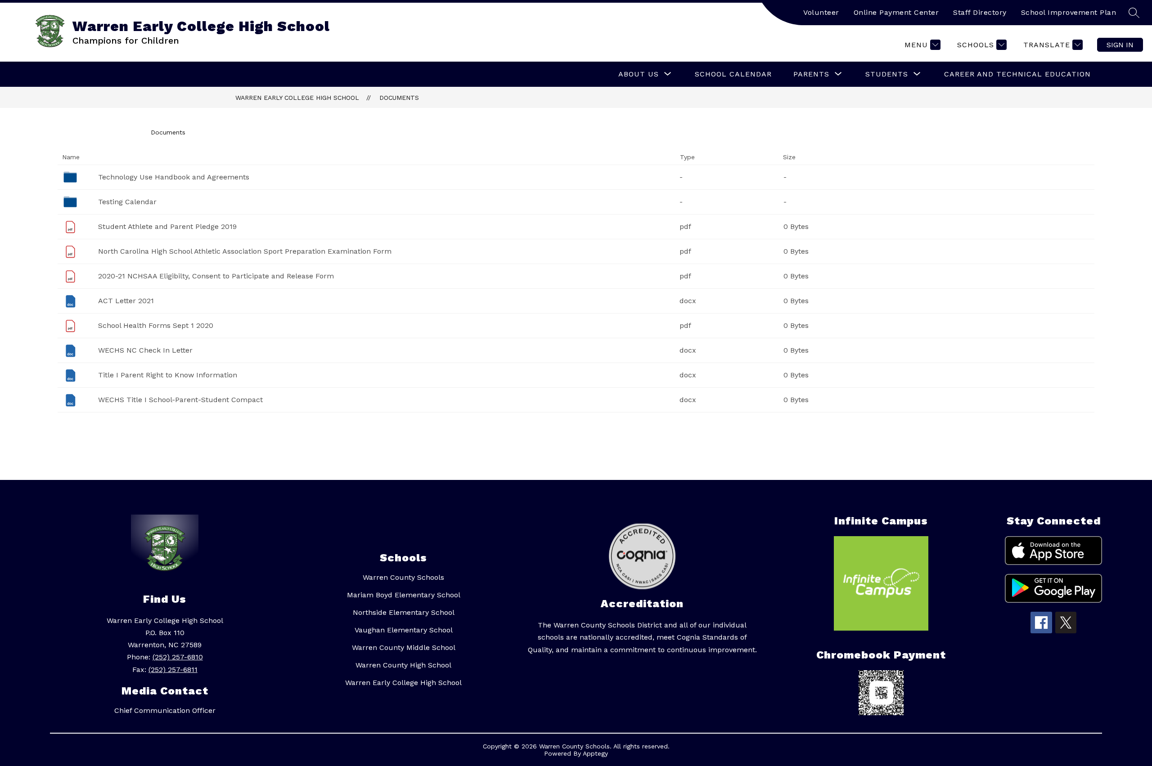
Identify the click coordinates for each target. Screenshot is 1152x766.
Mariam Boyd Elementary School (403, 595)
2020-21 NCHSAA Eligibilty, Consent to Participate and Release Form (216, 276)
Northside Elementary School (403, 612)
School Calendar (733, 74)
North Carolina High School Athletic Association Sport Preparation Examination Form (245, 251)
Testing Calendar (127, 201)
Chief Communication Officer (165, 710)
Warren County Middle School (403, 647)
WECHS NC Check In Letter (145, 350)
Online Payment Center (896, 12)
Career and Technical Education (1017, 74)
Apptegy (595, 753)
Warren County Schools (403, 577)
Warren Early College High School (297, 97)
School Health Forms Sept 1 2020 (155, 325)
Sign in (1120, 44)
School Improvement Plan (1068, 12)
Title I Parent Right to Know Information (167, 375)
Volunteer (821, 12)
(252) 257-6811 (173, 669)
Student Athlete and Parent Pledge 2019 (167, 226)
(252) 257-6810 (178, 657)
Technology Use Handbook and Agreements (173, 177)
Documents (399, 97)
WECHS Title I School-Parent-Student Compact (180, 399)
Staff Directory (980, 12)
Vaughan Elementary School (404, 630)
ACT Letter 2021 (126, 300)
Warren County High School (403, 665)
